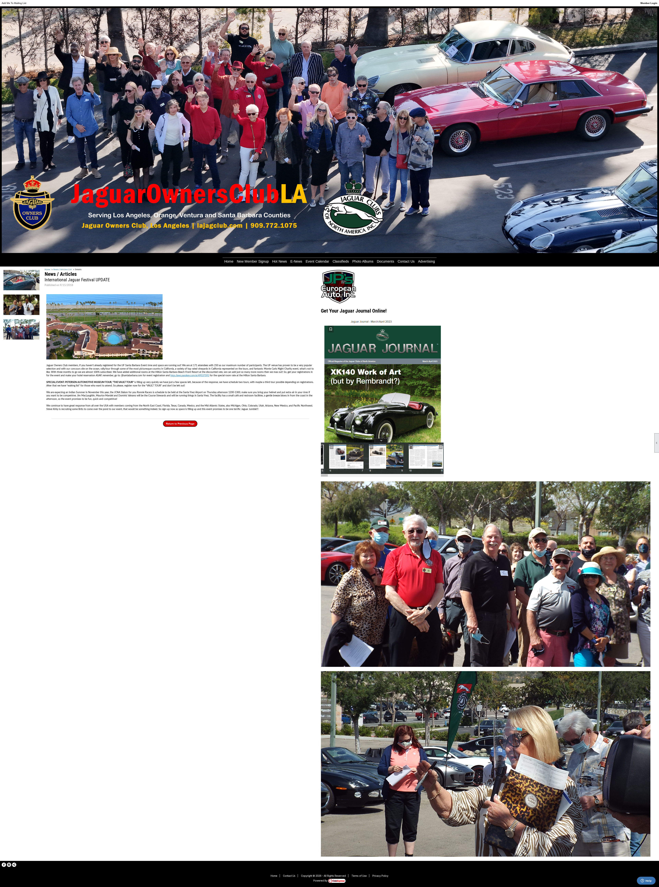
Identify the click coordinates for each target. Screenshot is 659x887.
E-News (296, 261)
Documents (385, 261)
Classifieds (341, 261)
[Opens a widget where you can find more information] (646, 881)
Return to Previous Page (180, 423)
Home (228, 261)
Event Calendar (317, 261)
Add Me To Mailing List (14, 3)
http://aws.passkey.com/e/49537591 (189, 375)
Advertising (426, 261)
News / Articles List (62, 269)
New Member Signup (253, 261)
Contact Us (406, 261)
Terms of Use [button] (359, 875)
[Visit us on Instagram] (9, 865)
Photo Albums (362, 261)
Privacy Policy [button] (380, 875)
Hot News (279, 261)
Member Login (648, 3)
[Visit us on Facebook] (4, 865)
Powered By (320, 880)
